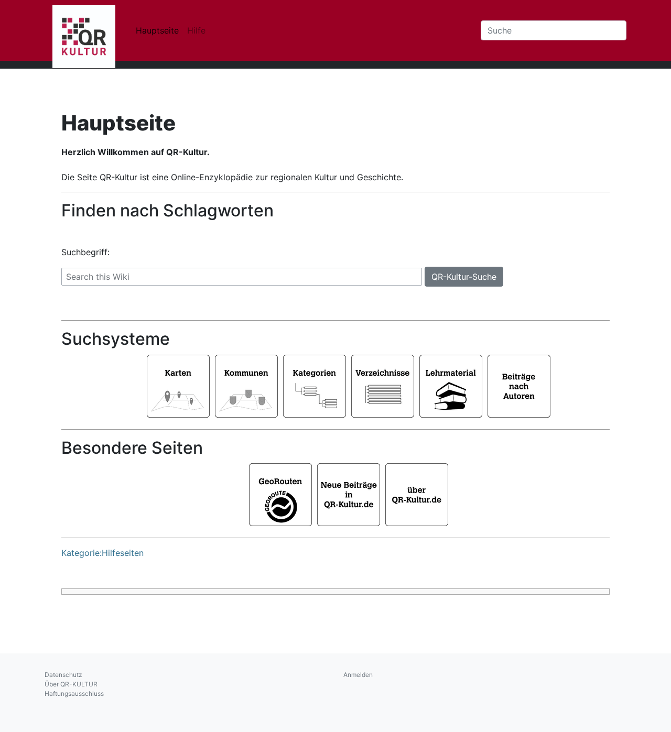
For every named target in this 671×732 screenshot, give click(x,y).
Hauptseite (157, 30)
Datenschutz (63, 675)
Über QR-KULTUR (71, 684)
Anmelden (358, 675)
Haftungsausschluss (74, 693)
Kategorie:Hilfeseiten (102, 553)
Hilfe (196, 30)
